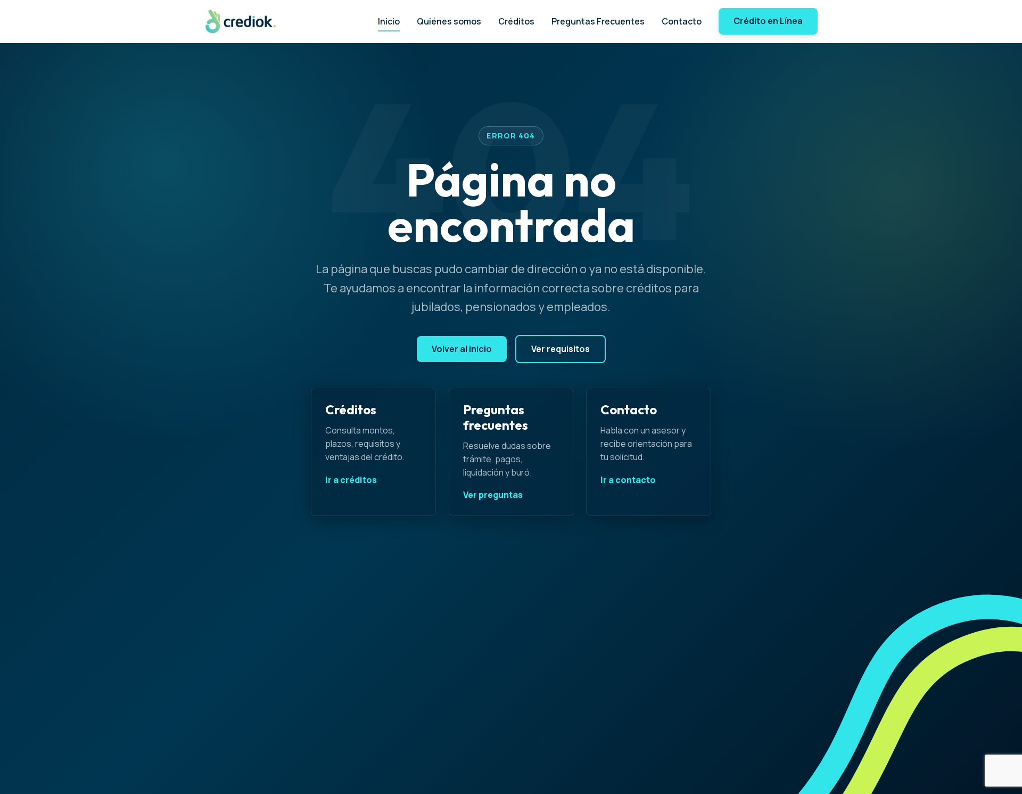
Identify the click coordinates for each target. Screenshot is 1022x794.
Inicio (389, 21)
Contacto (682, 21)
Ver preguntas (493, 495)
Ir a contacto (628, 480)
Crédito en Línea (768, 21)
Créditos (516, 21)
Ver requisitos (560, 349)
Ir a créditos (351, 480)
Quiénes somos (449, 21)
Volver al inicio (462, 349)
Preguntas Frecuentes (598, 21)
